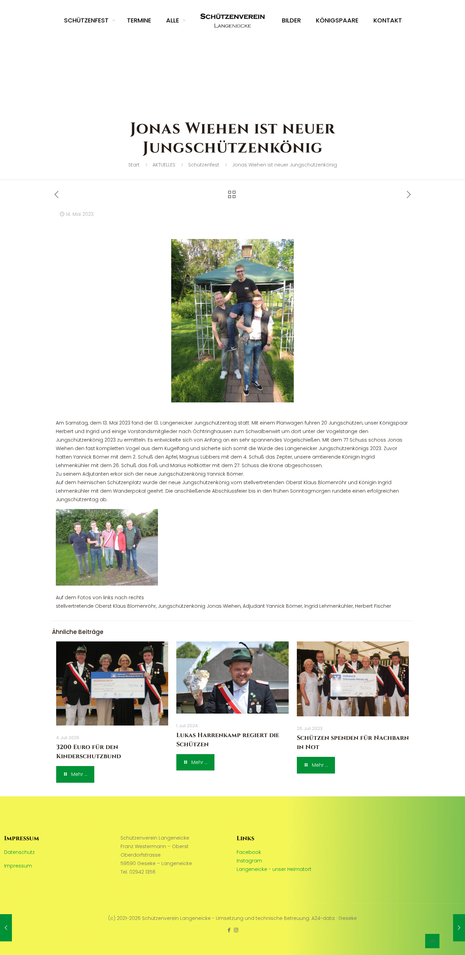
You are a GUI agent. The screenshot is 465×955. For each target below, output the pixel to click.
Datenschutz (19, 852)
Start (134, 164)
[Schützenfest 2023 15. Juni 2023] (459, 927)
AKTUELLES (164, 164)
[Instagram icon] (236, 930)
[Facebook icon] (228, 930)
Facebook (249, 852)
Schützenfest (203, 164)
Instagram (249, 860)
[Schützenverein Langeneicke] (232, 20)
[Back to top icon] (432, 941)
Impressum (18, 865)
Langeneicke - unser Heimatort (274, 869)
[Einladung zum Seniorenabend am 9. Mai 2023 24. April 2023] (6, 927)
